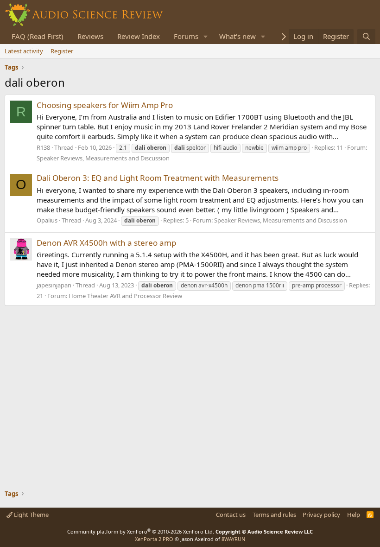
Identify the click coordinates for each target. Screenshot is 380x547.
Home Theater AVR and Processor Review (125, 296)
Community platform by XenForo (140, 531)
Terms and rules (274, 514)
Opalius (47, 220)
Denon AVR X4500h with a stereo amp (106, 242)
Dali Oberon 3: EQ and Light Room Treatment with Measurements (158, 177)
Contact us (231, 514)
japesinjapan (54, 285)
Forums (186, 36)
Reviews (90, 36)
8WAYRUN (233, 538)
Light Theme (31, 514)
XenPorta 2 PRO (154, 538)
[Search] (366, 36)
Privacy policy (321, 514)
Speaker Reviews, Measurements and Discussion (103, 158)
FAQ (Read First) (37, 36)
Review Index (138, 36)
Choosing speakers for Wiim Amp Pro (105, 105)
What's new (237, 36)
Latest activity (24, 51)
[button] (205, 36)
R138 (43, 147)
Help (353, 514)
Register (62, 51)
